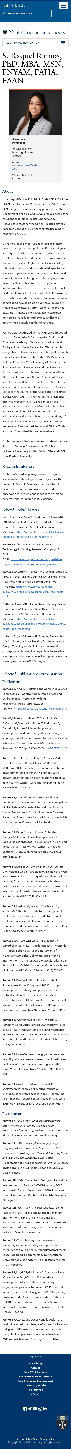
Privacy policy (47, 1439)
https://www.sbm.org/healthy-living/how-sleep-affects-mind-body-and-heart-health (33, 591)
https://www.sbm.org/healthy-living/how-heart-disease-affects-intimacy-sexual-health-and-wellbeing (35, 623)
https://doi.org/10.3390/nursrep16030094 (40, 708)
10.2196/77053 (59, 748)
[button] (35, 43)
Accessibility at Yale (27, 1439)
